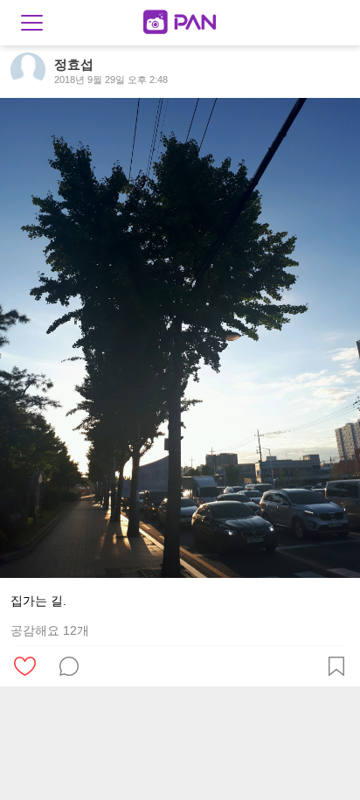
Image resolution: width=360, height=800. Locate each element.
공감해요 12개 (49, 630)
